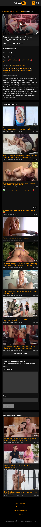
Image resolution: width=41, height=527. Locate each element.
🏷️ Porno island (24, 68)
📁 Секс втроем (20, 65)
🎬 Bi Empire (11, 57)
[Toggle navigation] (3, 3)
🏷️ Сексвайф (13, 70)
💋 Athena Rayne (13, 60)
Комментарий (7, 369)
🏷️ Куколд (20, 70)
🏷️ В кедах (27, 70)
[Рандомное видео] (33, 3)
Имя (4, 396)
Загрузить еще (20, 353)
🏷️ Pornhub (9, 68)
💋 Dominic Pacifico (24, 60)
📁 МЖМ (12, 65)
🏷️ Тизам (16, 68)
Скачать (21, 44)
